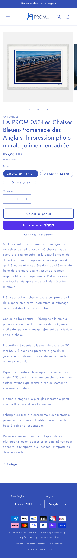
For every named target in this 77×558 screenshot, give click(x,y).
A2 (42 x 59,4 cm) (19, 182)
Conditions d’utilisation (40, 549)
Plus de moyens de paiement (38, 234)
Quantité (8, 191)
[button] (8, 16)
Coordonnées (57, 543)
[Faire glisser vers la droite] (47, 109)
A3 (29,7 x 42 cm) (56, 174)
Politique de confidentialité (44, 537)
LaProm (23, 532)
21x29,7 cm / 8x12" (20, 174)
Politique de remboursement (31, 543)
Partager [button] (12, 464)
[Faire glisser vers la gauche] (29, 109)
